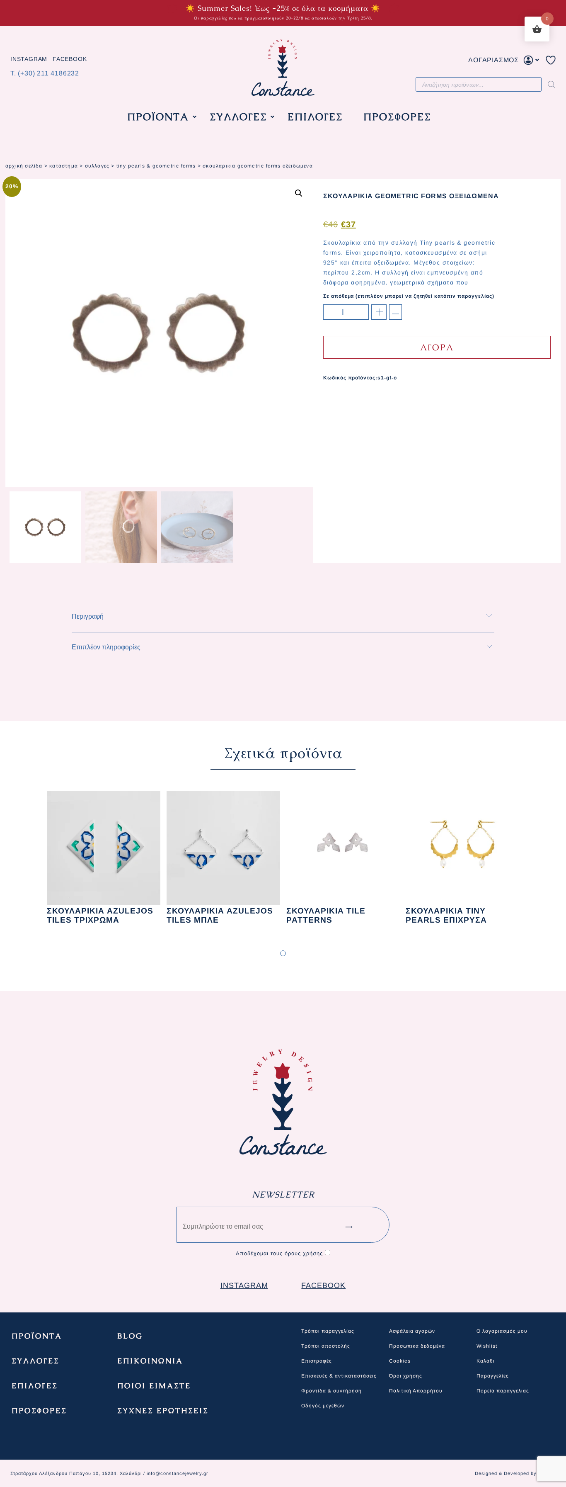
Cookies (400, 1361)
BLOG (130, 1336)
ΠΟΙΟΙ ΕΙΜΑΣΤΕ (154, 1385)
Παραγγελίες (493, 1376)
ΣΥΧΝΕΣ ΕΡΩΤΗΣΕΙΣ (162, 1410)
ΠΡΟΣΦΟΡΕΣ (39, 1410)
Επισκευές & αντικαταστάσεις (339, 1376)
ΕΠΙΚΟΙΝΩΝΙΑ (150, 1361)
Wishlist (487, 1346)
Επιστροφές (316, 1361)
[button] (298, 193)
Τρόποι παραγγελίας (327, 1331)
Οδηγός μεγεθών (322, 1406)
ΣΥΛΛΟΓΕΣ (97, 166)
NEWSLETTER (283, 1194)
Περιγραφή (88, 616)
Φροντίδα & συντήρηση (331, 1391)
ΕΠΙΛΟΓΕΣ (35, 1385)
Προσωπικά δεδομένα (417, 1346)
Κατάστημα (63, 166)
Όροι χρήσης (405, 1376)
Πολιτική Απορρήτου (416, 1391)
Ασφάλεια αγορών (412, 1331)
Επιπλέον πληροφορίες (106, 647)
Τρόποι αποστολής (325, 1346)
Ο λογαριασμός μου (502, 1331)
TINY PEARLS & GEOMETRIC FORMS (156, 166)
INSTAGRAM (28, 59)
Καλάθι (486, 1361)
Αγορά (437, 347)
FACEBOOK (70, 59)
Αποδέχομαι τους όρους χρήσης (279, 1253)
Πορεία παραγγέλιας (503, 1391)
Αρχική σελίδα (24, 166)
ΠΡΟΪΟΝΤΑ (37, 1336)
